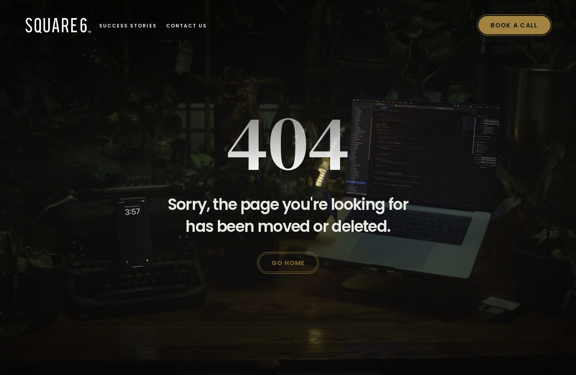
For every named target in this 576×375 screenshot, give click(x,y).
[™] (56, 25)
